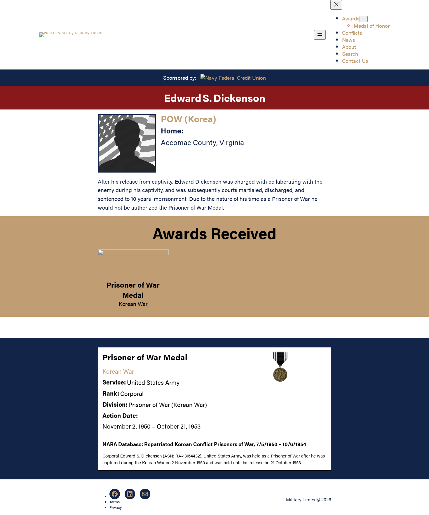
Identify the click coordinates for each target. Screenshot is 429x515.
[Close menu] (336, 5)
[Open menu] (320, 35)
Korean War (133, 303)
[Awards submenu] (364, 19)
